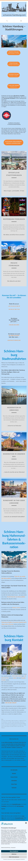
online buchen (14, 324)
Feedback (3, 806)
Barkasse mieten (16, 607)
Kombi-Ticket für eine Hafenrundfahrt (16, 597)
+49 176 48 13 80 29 (14, 306)
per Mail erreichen (14, 335)
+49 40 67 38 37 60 (14, 309)
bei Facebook (20, 806)
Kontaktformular (14, 340)
